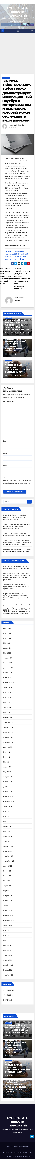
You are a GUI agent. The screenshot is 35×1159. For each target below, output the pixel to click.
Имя (5, 441)
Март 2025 (7, 712)
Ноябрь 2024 (8, 732)
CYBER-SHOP (8, 995)
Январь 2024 (8, 782)
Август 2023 (7, 806)
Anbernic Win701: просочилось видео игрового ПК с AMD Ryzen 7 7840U (17, 587)
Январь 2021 (8, 960)
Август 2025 (7, 687)
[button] (32, 31)
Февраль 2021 (8, 955)
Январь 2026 (8, 663)
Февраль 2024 (8, 777)
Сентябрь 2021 (8, 920)
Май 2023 (6, 821)
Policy (30, 1152)
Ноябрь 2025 (8, 673)
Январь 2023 (8, 841)
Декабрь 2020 (8, 965)
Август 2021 (7, 925)
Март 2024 (7, 772)
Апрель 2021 (7, 945)
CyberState (9, 1146)
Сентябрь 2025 (8, 683)
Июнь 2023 (7, 816)
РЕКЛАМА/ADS (27, 1156)
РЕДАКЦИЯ (18, 1156)
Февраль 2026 (8, 658)
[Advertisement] (17, 50)
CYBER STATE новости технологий (17, 11)
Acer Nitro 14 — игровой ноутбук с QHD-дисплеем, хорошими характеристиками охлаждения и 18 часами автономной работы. (22, 279)
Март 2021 (7, 950)
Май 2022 (6, 881)
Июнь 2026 (7, 638)
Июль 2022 (7, 871)
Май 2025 (6, 702)
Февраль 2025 (8, 717)
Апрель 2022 (7, 886)
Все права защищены (22, 1146)
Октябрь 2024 (8, 737)
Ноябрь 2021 (8, 910)
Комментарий (8, 402)
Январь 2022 (8, 900)
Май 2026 (6, 643)
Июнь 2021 (7, 935)
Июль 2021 (7, 930)
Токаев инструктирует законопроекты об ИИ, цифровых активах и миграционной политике (15, 343)
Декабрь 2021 (8, 905)
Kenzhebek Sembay (18, 125)
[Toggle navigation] (18, 30)
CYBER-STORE (12, 1152)
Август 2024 (7, 747)
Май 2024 (6, 762)
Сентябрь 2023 (8, 801)
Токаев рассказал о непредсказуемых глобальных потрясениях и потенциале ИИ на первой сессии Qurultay (17, 542)
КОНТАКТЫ (10, 1156)
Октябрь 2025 (8, 678)
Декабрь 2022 (8, 846)
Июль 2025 (7, 692)
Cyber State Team (23, 332)
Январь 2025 (8, 722)
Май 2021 (6, 940)
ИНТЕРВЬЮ (7, 1000)
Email (5, 453)
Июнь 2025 (7, 697)
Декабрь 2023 (8, 787)
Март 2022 (7, 891)
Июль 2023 (7, 811)
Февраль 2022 (8, 896)
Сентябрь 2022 (8, 861)
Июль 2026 (7, 633)
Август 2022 (7, 866)
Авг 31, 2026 (10, 1035)
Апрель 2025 (7, 707)
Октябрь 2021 (8, 915)
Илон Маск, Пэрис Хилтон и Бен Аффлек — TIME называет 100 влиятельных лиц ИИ (17, 325)
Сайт (5, 465)
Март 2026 (7, 653)
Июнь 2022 (7, 876)
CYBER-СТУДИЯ (22, 1152)
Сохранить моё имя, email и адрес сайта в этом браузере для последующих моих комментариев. (17, 483)
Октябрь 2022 (8, 856)
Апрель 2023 (7, 826)
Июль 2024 (7, 752)
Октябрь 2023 (8, 796)
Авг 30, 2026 (10, 1095)
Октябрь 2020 (8, 975)
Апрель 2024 (7, 767)
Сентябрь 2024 (8, 742)
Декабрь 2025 (8, 668)
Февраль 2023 (8, 836)
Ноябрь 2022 (8, 851)
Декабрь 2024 (8, 727)
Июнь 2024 (7, 757)
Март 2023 (7, 831)
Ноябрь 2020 (8, 970)
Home (5, 1152)
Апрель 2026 (7, 648)
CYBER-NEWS (6, 78)
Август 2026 (7, 628)
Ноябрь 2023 (8, 792)
